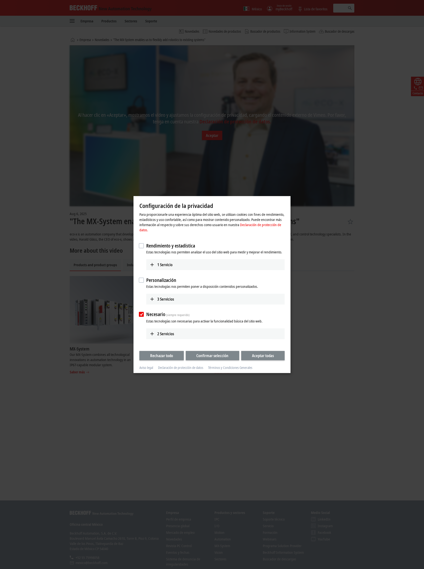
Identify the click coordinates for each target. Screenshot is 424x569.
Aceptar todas (263, 355)
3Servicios (165, 299)
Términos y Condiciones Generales (230, 367)
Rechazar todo (161, 355)
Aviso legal (146, 367)
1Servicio (164, 264)
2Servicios (165, 333)
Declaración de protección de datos (180, 367)
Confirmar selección (212, 355)
